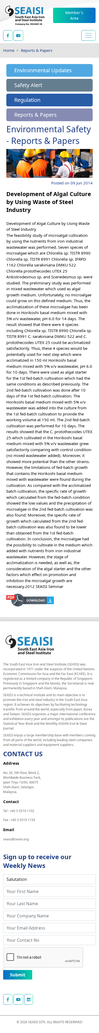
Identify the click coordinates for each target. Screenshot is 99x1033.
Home (8, 50)
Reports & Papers (36, 50)
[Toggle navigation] (88, 35)
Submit (17, 975)
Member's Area (74, 15)
